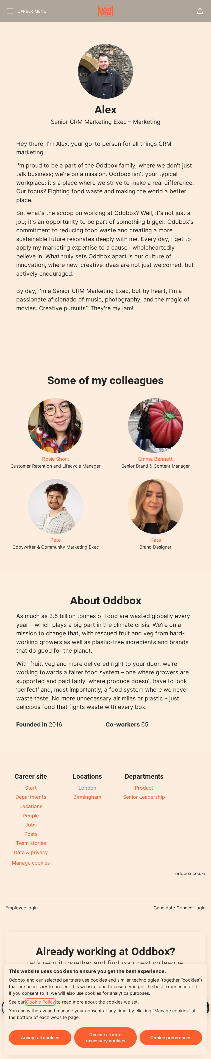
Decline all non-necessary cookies (105, 1037)
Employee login (21, 907)
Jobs (31, 825)
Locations (31, 806)
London (87, 788)
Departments (30, 797)
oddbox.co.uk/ (190, 873)
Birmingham (87, 797)
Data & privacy (31, 852)
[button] (200, 11)
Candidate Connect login (180, 907)
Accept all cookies (40, 1037)
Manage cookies (31, 863)
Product (144, 788)
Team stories (31, 843)
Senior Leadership (144, 797)
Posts (30, 834)
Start (31, 788)
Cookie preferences (170, 1037)
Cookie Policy (40, 1002)
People (31, 815)
